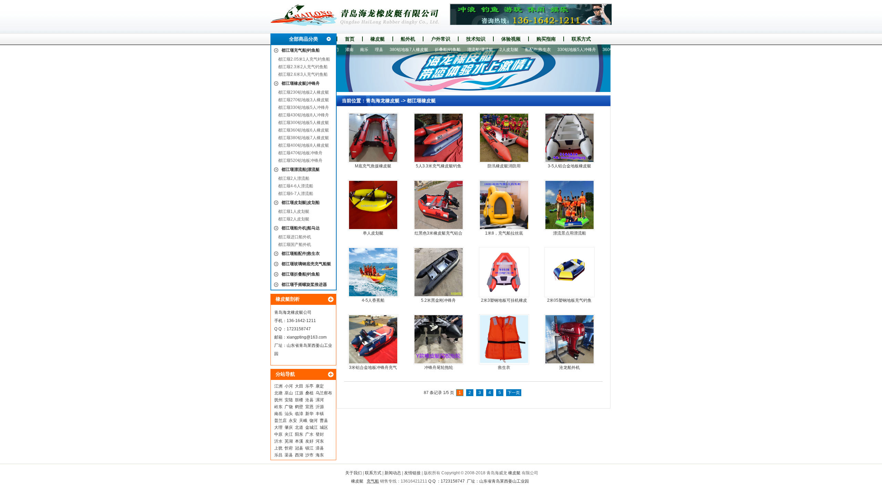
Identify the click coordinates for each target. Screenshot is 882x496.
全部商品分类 (303, 39)
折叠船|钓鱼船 (433, 49)
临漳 (299, 413)
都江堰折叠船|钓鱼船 (300, 274)
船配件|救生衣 (523, 49)
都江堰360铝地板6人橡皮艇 (303, 130)
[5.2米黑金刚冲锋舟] (438, 272)
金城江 (311, 427)
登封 (320, 434)
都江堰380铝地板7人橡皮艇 (303, 137)
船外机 (408, 39)
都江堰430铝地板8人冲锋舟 (303, 115)
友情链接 (412, 473)
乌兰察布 (324, 393)
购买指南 (546, 39)
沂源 (320, 406)
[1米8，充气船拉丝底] (504, 205)
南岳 (278, 413)
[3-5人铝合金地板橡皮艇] (569, 138)
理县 (364, 49)
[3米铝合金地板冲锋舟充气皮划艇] (373, 339)
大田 (299, 386)
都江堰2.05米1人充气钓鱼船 (304, 59)
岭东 (278, 406)
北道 (299, 427)
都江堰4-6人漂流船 (295, 186)
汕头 (289, 413)
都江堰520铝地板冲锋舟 (300, 160)
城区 (324, 427)
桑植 (309, 393)
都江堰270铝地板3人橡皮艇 (303, 99)
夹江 (289, 434)
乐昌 (278, 455)
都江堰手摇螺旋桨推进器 (304, 284)
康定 (320, 386)
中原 (278, 434)
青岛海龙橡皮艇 (383, 100)
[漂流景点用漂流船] (569, 205)
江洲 (278, 386)
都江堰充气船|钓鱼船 (300, 50)
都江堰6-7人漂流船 (295, 193)
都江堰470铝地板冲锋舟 (300, 153)
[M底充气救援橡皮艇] (373, 138)
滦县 (320, 448)
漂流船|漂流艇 (465, 49)
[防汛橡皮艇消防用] (504, 138)
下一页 (513, 392)
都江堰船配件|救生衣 (300, 253)
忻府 (289, 448)
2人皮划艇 (494, 49)
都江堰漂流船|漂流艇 (300, 169)
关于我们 (353, 473)
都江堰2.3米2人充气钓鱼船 (303, 66)
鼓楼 (299, 399)
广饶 (289, 406)
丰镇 (320, 413)
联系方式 (581, 39)
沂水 (278, 441)
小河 (289, 386)
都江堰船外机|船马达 (300, 228)
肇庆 (289, 427)
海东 (320, 455)
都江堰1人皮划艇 (293, 211)
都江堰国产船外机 (294, 244)
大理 (278, 427)
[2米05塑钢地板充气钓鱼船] (569, 272)
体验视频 (511, 39)
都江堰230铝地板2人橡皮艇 (303, 92)
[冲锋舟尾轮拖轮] (438, 339)
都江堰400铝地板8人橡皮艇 (303, 145)
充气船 (373, 481)
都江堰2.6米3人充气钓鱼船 (303, 74)
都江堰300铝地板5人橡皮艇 (303, 122)
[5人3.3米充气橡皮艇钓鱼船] (438, 138)
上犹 (278, 448)
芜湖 (289, 441)
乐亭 (309, 386)
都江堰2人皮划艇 (293, 219)
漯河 (320, 399)
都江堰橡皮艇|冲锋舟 (300, 83)
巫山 (289, 393)
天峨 (303, 420)
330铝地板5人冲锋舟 (562, 49)
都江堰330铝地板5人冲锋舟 (303, 107)
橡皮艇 (377, 39)
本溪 (299, 441)
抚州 (278, 399)
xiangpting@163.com (307, 337)
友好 (309, 441)
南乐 (349, 49)
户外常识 (440, 39)
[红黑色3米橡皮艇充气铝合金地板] (438, 205)
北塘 (278, 393)
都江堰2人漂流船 (293, 178)
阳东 (299, 434)
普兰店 (280, 420)
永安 (293, 420)
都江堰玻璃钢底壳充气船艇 (306, 263)
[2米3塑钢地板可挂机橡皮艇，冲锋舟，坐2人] (504, 272)
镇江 (309, 448)
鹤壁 (299, 406)
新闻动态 (392, 473)
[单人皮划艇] (373, 205)
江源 (299, 393)
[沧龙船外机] (569, 339)
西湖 (299, 455)
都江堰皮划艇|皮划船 (300, 202)
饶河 (313, 420)
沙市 (309, 455)
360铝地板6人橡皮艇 (607, 49)
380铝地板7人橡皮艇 (394, 49)
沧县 (309, 399)
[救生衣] (504, 339)
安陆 (289, 399)
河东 (320, 441)
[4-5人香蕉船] (373, 272)
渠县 (289, 455)
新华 (309, 413)
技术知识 (475, 39)
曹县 (324, 420)
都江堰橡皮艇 (421, 100)
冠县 (299, 448)
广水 (309, 434)
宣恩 (309, 406)
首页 (350, 39)
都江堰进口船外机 (294, 237)
